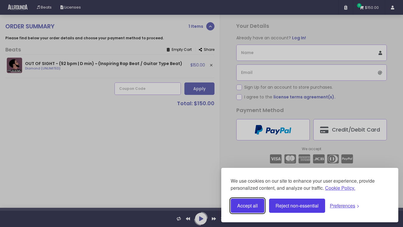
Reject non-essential (297, 205)
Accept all (247, 205)
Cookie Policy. (340, 187)
